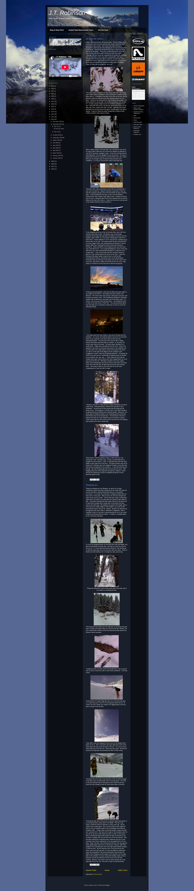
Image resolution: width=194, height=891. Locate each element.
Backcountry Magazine (137, 127)
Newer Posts (91, 870)
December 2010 (57, 121)
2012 (52, 114)
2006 (52, 169)
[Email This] (91, 480)
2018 (52, 99)
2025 (52, 86)
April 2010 (56, 150)
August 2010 (57, 140)
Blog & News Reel (57, 30)
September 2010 (58, 137)
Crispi (135, 120)
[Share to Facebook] (96, 480)
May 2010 (56, 148)
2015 (52, 106)
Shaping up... (92, 485)
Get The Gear (103, 30)
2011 (52, 117)
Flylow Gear (136, 118)
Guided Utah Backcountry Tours (81, 30)
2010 (52, 119)
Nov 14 (56, 132)
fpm (96, 885)
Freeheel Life (137, 134)
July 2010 (56, 142)
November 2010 (57, 124)
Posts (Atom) (98, 874)
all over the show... (95, 39)
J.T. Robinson (66, 12)
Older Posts (122, 870)
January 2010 (57, 158)
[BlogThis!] (93, 480)
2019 (52, 96)
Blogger (107, 885)
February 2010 (57, 155)
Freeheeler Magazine (136, 131)
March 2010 (56, 153)
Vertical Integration (138, 106)
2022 (52, 91)
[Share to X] (95, 480)
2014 (52, 109)
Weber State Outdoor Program (138, 108)
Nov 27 (56, 126)
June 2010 (56, 145)
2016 (52, 104)
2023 (52, 88)
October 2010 (57, 135)
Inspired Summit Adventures (138, 112)
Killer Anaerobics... (136, 88)
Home (107, 870)
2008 (52, 164)
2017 (52, 101)
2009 (52, 161)
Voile (134, 115)
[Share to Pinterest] (98, 480)
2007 (52, 166)
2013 (52, 111)
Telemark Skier (137, 124)
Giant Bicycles (137, 122)
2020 (52, 94)
